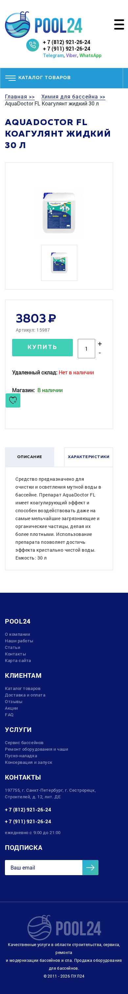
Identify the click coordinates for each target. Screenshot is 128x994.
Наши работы (19, 641)
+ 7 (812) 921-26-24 (66, 41)
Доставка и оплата (25, 695)
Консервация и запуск (29, 762)
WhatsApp (90, 55)
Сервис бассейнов (24, 742)
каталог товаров (44, 78)
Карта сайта (18, 660)
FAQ (9, 715)
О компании (17, 634)
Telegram (53, 55)
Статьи (12, 647)
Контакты (15, 654)
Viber (71, 55)
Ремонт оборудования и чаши (36, 749)
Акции (11, 708)
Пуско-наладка (21, 756)
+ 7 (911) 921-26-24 (66, 48)
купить (43, 347)
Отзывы (13, 701)
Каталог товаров (22, 688)
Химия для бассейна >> (73, 96)
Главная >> (20, 96)
